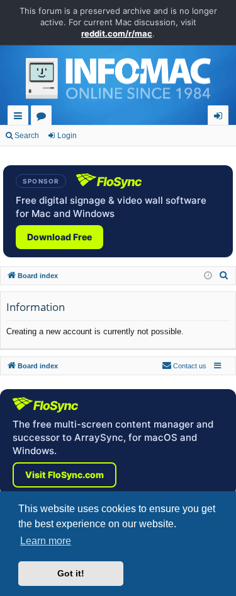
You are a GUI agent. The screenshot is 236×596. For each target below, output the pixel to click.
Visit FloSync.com (64, 474)
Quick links (20, 118)
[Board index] (118, 82)
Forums (44, 118)
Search (26, 135)
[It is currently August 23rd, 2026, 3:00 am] (208, 276)
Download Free (59, 236)
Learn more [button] (45, 540)
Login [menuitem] (220, 118)
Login (67, 135)
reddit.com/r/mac (116, 33)
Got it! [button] (70, 573)
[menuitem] (224, 276)
